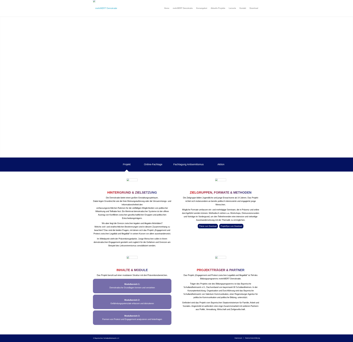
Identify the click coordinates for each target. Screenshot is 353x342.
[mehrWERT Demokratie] (105, 8)
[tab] (129, 165)
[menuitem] (166, 8)
